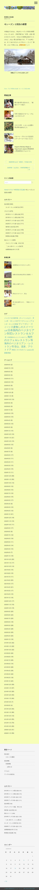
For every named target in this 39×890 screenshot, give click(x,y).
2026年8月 (7, 364)
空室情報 (8, 764)
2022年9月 (7, 528)
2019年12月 (7, 643)
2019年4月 (7, 670)
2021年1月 (7, 597)
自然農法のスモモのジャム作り (21, 265)
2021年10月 (7, 566)
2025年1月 (7, 431)
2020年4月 (7, 629)
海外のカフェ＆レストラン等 (18, 338)
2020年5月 (7, 625)
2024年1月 (7, 472)
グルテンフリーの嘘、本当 (13, 243)
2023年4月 (7, 504)
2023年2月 (7, 511)
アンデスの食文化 (9, 774)
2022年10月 (7, 524)
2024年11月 (7, 437)
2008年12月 (7, 730)
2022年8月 (7, 531)
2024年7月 (7, 451)
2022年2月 (7, 552)
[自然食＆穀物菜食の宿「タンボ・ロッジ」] (19, 8)
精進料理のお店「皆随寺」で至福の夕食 (20, 162)
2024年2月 (7, 469)
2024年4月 (7, 462)
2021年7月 (7, 577)
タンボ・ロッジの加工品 (13, 207)
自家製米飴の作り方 (11, 249)
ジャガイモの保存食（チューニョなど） (18, 318)
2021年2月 (7, 594)
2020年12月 (7, 601)
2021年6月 (7, 580)
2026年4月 (7, 378)
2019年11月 (7, 646)
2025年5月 (7, 417)
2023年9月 (7, 486)
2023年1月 (7, 514)
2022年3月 (7, 549)
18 (15, 868)
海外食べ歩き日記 (11, 227)
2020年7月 (7, 618)
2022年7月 (7, 535)
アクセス (6, 771)
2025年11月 (7, 396)
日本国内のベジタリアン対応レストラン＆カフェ (19, 333)
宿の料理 (6, 204)
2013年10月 (7, 716)
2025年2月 (7, 427)
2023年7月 (7, 493)
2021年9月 (7, 570)
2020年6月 (7, 622)
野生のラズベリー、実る (20, 293)
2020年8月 (7, 615)
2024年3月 (7, 465)
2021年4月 (7, 587)
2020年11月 (7, 604)
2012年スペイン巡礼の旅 (13, 214)
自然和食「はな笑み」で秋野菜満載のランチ (18, 168)
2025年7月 (7, 410)
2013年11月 (7, 712)
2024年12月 (7, 434)
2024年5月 (7, 458)
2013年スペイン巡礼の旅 (13, 217)
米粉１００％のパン (19, 350)
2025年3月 (7, 424)
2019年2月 (7, 677)
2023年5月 (7, 500)
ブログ (6, 211)
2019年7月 (7, 660)
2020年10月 (7, 608)
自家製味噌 (29, 350)
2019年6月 (7, 663)
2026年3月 (7, 382)
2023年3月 (7, 507)
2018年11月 (7, 688)
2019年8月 (7, 657)
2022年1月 (7, 556)
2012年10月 (7, 726)
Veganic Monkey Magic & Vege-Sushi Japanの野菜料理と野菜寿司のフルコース (24, 149)
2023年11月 (7, 479)
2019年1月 (7, 681)
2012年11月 (7, 723)
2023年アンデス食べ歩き (13, 223)
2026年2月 (7, 385)
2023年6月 (7, 497)
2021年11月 (7, 563)
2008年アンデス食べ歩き (13, 233)
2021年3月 (7, 590)
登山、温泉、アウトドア (18, 348)
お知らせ (9, 767)
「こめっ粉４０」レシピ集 (13, 246)
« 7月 (5, 881)
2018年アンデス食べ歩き (13, 230)
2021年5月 (7, 584)
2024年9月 (7, 444)
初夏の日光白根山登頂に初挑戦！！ (23, 274)
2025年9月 (7, 403)
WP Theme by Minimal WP (29, 888)
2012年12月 (7, 719)
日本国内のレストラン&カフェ (17, 337)
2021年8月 (7, 573)
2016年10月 (7, 702)
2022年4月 (7, 545)
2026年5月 (7, 375)
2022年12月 (7, 517)
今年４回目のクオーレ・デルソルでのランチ (24, 115)
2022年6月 (7, 538)
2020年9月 (7, 611)
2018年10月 (7, 691)
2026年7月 (7, 368)
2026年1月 (7, 389)
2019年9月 (7, 653)
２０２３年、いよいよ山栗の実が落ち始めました (24, 126)
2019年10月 (7, 650)
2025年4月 (7, 420)
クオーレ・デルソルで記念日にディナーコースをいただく (24, 137)
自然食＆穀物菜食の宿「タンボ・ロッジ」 (14, 888)
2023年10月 (7, 483)
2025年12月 (7, 392)
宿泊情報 (6, 761)
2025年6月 (7, 413)
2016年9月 (7, 705)
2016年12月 (7, 695)
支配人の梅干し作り (18, 284)
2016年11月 (7, 698)
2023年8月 (7, 490)
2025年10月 (7, 399)
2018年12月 (7, 684)
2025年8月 (7, 406)
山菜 (5, 330)
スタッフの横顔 (10, 757)
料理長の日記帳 (9, 17)
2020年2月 (7, 636)
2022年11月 (7, 521)
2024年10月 (7, 441)
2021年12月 (7, 559)
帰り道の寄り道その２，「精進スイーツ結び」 (24, 103)
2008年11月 (7, 733)
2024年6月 (7, 455)
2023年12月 (7, 476)
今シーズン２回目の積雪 (24, 88)
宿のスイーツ (8, 240)
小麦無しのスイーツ (22, 326)
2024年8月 (7, 448)
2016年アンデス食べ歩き (13, 220)
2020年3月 (7, 632)
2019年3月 (7, 674)
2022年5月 (7, 542)
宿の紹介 (6, 754)
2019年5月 (7, 667)
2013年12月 (7, 709)
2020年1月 (7, 639)
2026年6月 (7, 371)
